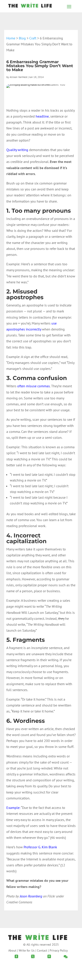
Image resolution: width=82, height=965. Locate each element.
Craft (32, 38)
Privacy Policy (59, 950)
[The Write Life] (30, 6)
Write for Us (27, 950)
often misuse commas (33, 386)
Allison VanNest (18, 77)
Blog (22, 38)
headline (42, 116)
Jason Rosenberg (31, 896)
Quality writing (17, 150)
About (12, 950)
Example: (13, 807)
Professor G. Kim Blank (40, 847)
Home (10, 38)
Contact (42, 950)
